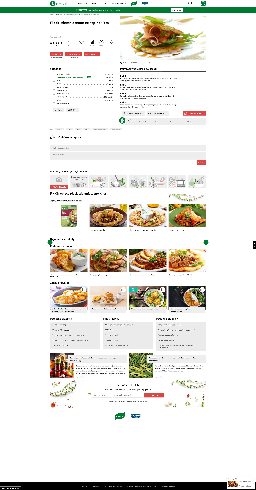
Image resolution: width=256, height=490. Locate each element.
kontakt (84, 486)
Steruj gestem (134, 113)
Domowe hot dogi (59, 325)
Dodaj (201, 163)
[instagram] (255, 247)
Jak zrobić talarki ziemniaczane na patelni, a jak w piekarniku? (66, 310)
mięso (69, 129)
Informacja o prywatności (113, 486)
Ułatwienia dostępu (168, 486)
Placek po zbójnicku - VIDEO (180, 275)
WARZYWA (59, 129)
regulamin (95, 486)
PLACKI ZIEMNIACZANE (100, 129)
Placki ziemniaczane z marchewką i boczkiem (64, 276)
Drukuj (55, 54)
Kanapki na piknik (111, 335)
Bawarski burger (111, 340)
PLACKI (86, 129)
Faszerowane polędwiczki (168, 340)
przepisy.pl (57, 37)
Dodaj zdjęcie (59, 187)
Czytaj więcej (80, 377)
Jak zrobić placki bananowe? (104, 309)
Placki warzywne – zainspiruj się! (144, 309)
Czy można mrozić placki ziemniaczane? (181, 310)
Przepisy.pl (53, 15)
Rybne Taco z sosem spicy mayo (117, 345)
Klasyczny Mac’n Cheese (61, 330)
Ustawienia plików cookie (10, 488)
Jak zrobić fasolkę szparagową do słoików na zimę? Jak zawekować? (172, 359)
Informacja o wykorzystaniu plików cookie (141, 486)
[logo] (58, 3)
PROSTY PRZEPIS (116, 129)
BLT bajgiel (109, 330)
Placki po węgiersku (176, 230)
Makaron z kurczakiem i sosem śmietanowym (70, 340)
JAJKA (78, 129)
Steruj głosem (158, 113)
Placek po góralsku (97, 230)
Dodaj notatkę (195, 113)
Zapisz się (153, 395)
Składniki (61, 15)
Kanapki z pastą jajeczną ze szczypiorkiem (68, 335)
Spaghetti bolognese (60, 345)
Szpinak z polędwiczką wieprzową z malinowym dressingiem (176, 346)
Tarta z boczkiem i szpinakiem (169, 325)
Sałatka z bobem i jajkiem (168, 335)
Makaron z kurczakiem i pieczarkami (119, 325)
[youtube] (255, 243)
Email (57, 110)
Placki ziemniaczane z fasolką (141, 275)
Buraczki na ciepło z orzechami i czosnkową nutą (177, 330)
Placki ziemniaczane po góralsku (142, 230)
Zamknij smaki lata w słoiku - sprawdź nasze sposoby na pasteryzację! (93, 359)
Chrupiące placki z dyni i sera (101, 275)
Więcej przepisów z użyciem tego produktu (66, 201)
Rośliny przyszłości (71, 15)
